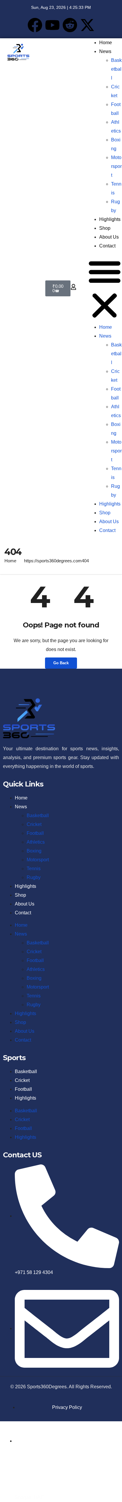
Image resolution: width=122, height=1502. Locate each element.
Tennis (34, 868)
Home (105, 42)
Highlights (110, 219)
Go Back (61, 663)
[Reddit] (69, 25)
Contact (107, 245)
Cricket (34, 824)
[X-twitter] (87, 25)
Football (35, 833)
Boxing (34, 850)
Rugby (34, 877)
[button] (104, 288)
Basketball (116, 69)
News (105, 51)
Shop (104, 228)
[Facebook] (35, 25)
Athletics (36, 842)
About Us (109, 236)
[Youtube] (52, 25)
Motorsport (116, 166)
